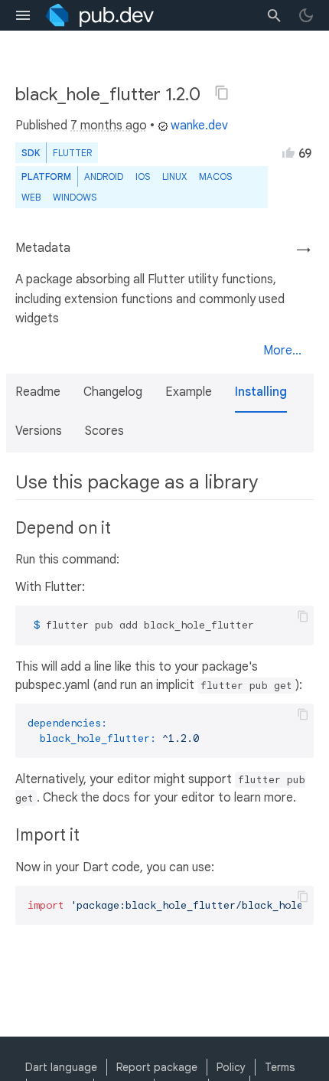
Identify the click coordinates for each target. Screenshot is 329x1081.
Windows (74, 197)
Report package (156, 1067)
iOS (142, 176)
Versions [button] (38, 431)
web (31, 197)
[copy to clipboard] (303, 616)
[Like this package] (288, 152)
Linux (174, 176)
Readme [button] (37, 392)
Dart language (61, 1067)
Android (103, 176)
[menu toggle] (23, 15)
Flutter (72, 152)
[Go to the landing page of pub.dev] (100, 15)
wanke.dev (199, 125)
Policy (231, 1067)
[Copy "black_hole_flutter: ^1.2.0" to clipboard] (222, 92)
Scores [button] (104, 431)
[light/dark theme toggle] (306, 15)
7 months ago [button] (108, 125)
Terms (280, 1067)
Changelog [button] (112, 392)
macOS (215, 176)
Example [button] (188, 392)
